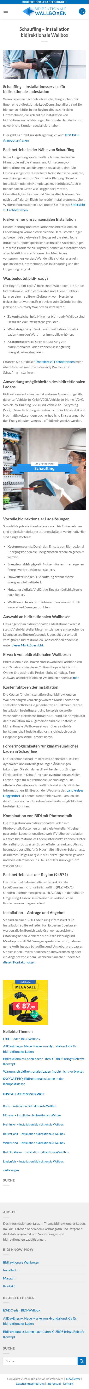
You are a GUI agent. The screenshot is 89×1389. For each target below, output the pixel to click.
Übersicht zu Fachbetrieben (55, 362)
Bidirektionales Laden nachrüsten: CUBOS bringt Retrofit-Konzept (44, 1334)
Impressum (54, 1383)
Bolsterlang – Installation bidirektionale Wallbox (34, 1133)
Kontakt (9, 1286)
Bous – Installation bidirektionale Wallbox (30, 1106)
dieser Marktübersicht (27, 645)
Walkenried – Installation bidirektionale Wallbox (34, 1143)
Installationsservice (24, 1094)
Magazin (9, 1278)
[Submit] (82, 1361)
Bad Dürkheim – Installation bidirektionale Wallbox (36, 1152)
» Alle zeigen (11, 1170)
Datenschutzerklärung (30, 1383)
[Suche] (82, 11)
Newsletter (73, 1379)
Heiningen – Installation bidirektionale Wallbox (33, 1124)
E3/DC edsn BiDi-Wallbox (21, 1039)
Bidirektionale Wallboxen (21, 1262)
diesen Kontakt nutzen (19, 962)
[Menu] (5, 11)
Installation (11, 1270)
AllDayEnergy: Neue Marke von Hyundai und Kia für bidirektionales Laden (40, 1321)
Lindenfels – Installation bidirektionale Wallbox (33, 1161)
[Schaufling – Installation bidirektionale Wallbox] (44, 64)
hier (75, 678)
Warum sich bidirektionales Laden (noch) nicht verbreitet (43, 1071)
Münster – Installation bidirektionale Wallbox (32, 1115)
